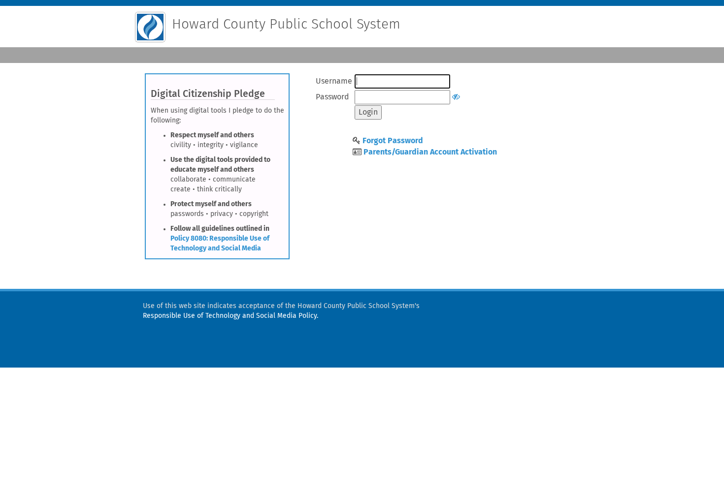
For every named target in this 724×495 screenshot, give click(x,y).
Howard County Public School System (286, 24)
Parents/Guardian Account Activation (430, 152)
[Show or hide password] (456, 97)
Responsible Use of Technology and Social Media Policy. (230, 315)
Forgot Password (392, 141)
